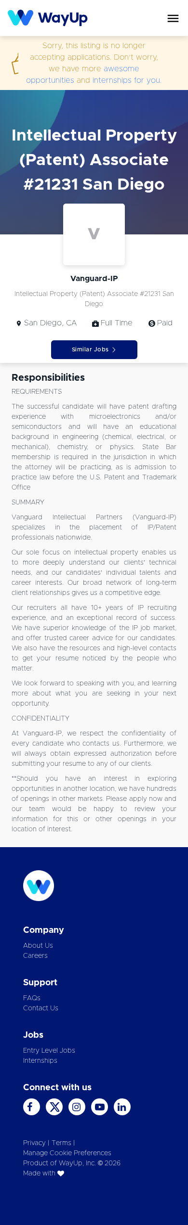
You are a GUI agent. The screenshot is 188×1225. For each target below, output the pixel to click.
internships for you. (127, 80)
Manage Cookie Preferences (67, 1153)
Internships (40, 1060)
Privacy (34, 1143)
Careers (35, 956)
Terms (61, 1143)
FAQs (31, 998)
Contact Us (40, 1008)
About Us (38, 945)
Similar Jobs (90, 349)
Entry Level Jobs (49, 1050)
